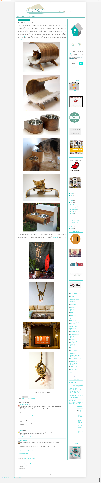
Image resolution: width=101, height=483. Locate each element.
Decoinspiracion (73, 310)
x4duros (72, 372)
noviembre (74, 206)
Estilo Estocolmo (78, 388)
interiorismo (73, 397)
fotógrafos (71, 394)
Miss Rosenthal (73, 350)
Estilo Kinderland (74, 390)
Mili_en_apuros (23, 440)
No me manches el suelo (75, 358)
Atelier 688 (55, 237)
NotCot (72, 360)
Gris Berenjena (73, 326)
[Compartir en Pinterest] (27, 397)
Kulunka (72, 333)
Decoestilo (72, 309)
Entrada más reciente (22, 456)
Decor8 (72, 312)
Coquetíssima (73, 306)
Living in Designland (74, 341)
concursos (81, 385)
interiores (80, 395)
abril (73, 218)
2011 (72, 225)
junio (73, 215)
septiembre (74, 209)
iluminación (76, 394)
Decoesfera (72, 307)
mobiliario (33, 398)
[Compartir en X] (25, 397)
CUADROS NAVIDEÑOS (80, 425)
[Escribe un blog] (24, 397)
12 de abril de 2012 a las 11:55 (26, 426)
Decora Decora (73, 314)
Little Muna (72, 339)
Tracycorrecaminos (74, 366)
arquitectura (72, 384)
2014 (72, 199)
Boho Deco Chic (73, 298)
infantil (81, 394)
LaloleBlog (72, 336)
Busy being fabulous (74, 299)
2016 (72, 195)
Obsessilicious (73, 361)
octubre (73, 207)
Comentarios (22, 468)
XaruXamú (22, 420)
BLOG (18, 16)
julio (73, 213)
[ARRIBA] (99, 480)
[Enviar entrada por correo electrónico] (21, 396)
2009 (72, 228)
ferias (82, 392)
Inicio (43, 456)
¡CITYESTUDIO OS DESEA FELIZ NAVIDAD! (80, 420)
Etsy (79, 392)
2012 (72, 202)
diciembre (74, 204)
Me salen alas (73, 349)
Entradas (21, 466)
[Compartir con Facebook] (26, 397)
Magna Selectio (73, 344)
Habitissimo (73, 328)
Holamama (72, 329)
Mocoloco (72, 353)
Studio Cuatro (73, 364)
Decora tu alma (73, 315)
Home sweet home (74, 331)
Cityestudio (72, 385)
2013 (72, 200)
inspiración (29, 398)
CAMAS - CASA (80, 411)
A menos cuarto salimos (75, 293)
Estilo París (72, 392)
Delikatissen (73, 317)
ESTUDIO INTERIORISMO (26, 16)
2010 (72, 226)
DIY (79, 387)
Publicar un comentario (24, 453)
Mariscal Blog (73, 345)
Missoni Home (73, 352)
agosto (73, 211)
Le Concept (72, 337)
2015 (72, 197)
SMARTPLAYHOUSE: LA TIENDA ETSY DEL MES (80, 430)
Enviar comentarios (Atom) (29, 458)
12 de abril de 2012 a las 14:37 (26, 450)
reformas (79, 402)
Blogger (55, 474)
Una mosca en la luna (75, 368)
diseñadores (72, 387)
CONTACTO (34, 16)
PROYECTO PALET (75, 220)
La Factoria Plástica (74, 334)
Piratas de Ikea (73, 363)
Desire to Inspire (74, 318)
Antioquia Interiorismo (75, 295)
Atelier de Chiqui (24, 404)
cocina (77, 385)
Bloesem (72, 296)
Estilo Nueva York (78, 391)
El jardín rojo (73, 320)
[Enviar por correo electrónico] (23, 397)
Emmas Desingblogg (74, 322)
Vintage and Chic (74, 369)
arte (82, 384)
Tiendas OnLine (76, 403)
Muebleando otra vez (75, 355)
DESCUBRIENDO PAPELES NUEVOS (80, 414)
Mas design (72, 347)
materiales (80, 399)
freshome (72, 323)
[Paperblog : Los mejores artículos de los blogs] (72, 376)
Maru (21, 430)
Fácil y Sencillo (73, 325)
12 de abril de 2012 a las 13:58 (26, 436)
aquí (19, 39)
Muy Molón (72, 356)
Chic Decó (72, 303)
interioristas (72, 399)
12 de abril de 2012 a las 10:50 (26, 415)
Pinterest (73, 402)
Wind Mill (72, 371)
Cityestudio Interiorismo (74, 53)
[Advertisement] (74, 423)
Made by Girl (73, 342)
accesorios (24, 398)
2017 (72, 193)
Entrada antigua (61, 456)
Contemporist (73, 304)
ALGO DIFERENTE (75, 222)
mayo (73, 217)
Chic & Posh (73, 301)
